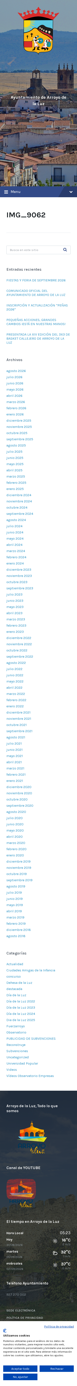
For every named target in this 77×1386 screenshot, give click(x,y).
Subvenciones (17, 1051)
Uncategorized (17, 1057)
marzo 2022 (15, 694)
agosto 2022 (16, 663)
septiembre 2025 (19, 439)
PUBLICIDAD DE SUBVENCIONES (31, 1039)
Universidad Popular (22, 1063)
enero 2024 (15, 563)
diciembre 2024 (18, 495)
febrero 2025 (16, 483)
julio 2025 (14, 452)
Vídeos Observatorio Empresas (30, 1076)
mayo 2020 (15, 830)
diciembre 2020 (18, 787)
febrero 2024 (16, 557)
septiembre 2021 (19, 731)
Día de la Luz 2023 (20, 1007)
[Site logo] (38, 54)
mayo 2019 (14, 905)
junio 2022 (14, 675)
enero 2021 (14, 781)
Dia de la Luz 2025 (20, 1020)
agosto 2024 (16, 520)
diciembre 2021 (18, 712)
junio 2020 (15, 824)
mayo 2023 (15, 607)
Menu (16, 191)
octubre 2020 (17, 799)
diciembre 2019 (18, 861)
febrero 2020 (16, 849)
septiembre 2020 (19, 806)
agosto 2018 (15, 936)
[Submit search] (65, 250)
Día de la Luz (16, 995)
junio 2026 (14, 383)
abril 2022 (14, 688)
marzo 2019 (15, 917)
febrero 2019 (16, 924)
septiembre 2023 (19, 588)
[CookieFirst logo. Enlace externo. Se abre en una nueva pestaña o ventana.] (4, 1331)
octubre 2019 (16, 874)
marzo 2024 (15, 551)
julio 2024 (14, 526)
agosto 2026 (16, 371)
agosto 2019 (15, 886)
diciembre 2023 (18, 570)
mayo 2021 (14, 756)
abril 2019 (14, 911)
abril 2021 (14, 762)
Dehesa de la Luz (19, 983)
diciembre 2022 (18, 638)
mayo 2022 (15, 681)
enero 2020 (15, 855)
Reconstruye (15, 1045)
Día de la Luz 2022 (20, 1001)
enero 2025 (15, 489)
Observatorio (16, 1032)
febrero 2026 (16, 408)
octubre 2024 (16, 507)
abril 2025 (14, 470)
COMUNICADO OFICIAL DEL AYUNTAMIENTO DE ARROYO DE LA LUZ (35, 293)
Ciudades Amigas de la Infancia (30, 970)
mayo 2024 (15, 538)
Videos (11, 1070)
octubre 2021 (16, 725)
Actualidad (14, 964)
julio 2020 (14, 818)
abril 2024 (14, 545)
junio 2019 (14, 899)
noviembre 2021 (18, 719)
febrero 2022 (16, 700)
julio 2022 (14, 669)
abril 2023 (14, 613)
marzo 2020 (15, 843)
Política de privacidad (59, 1326)
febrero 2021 (16, 774)
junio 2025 (14, 458)
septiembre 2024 (19, 514)
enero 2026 (15, 414)
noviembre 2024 (19, 501)
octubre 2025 (16, 433)
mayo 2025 (15, 464)
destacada (14, 989)
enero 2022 (15, 706)
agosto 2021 (15, 737)
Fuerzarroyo (15, 1026)
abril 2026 (14, 396)
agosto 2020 (16, 812)
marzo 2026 (15, 402)
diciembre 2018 (18, 930)
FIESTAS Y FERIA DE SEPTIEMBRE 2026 (36, 280)
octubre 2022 (16, 650)
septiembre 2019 (19, 880)
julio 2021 (14, 743)
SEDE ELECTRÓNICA (20, 1310)
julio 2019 (14, 892)
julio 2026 (14, 377)
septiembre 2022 (19, 656)
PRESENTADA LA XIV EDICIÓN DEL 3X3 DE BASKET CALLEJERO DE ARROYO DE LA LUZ (38, 338)
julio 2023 (14, 594)
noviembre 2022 (19, 644)
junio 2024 (14, 532)
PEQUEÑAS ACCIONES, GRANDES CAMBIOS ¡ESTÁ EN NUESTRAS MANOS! (35, 322)
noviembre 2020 (19, 793)
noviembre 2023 (19, 576)
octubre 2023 (16, 582)
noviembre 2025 (19, 427)
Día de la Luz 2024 (20, 1014)
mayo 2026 (15, 389)
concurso (13, 976)
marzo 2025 (15, 476)
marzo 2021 (15, 768)
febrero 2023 (16, 625)
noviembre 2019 (18, 868)
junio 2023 (14, 601)
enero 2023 (15, 632)
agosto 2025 (16, 445)
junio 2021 (14, 750)
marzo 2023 (15, 619)
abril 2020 (14, 837)
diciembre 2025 (18, 420)
